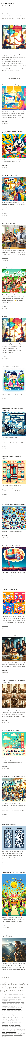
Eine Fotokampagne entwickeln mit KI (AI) (14, 776)
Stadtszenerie (8, 1032)
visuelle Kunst (16, 1035)
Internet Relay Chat (5, 1012)
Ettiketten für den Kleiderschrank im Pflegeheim (12, 457)
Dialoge (6, 999)
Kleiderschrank (18, 1014)
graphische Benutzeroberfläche (7, 1007)
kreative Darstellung (5, 1015)
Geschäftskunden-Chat (6, 1006)
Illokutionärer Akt (14, 984)
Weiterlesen (5, 121)
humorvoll (18, 1009)
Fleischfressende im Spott (9, 268)
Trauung (2, 991)
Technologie (14, 1033)
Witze (20, 1035)
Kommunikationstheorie (11, 986)
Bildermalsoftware (17, 995)
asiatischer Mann (21, 994)
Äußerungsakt (8, 983)
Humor (14, 1009)
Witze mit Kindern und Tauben (10, 636)
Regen (23, 1027)
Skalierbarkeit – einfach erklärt (10, 730)
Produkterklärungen (17, 1027)
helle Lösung (4, 1009)
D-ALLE (3, 999)
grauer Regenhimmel (16, 1007)
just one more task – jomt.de (7, 3)
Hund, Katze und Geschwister (10, 366)
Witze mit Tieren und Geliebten (11, 545)
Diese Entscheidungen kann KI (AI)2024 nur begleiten (13, 681)
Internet (20, 1010)
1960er (1, 983)
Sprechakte (5, 14)
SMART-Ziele (13, 1029)
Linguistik (2, 987)
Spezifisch (4, 1030)
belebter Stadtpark (7, 995)
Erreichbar (22, 1002)
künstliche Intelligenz (22, 986)
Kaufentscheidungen (20, 1012)
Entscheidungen (10, 18)
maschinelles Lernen (7, 1022)
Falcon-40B (4, 1003)
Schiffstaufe (12, 988)
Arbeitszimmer (15, 994)
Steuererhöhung (14, 1032)
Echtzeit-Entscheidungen (17, 983)
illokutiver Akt (22, 984)
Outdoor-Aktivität (12, 1026)
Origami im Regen (5, 1026)
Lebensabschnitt (5, 1020)
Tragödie (18, 1033)
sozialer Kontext (19, 988)
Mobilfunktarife (11, 1023)
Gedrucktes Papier (15, 1004)
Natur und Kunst (23, 1023)
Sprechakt (11, 990)
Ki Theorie (17, 18)
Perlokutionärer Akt (19, 987)
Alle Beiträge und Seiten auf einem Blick (13, 504)
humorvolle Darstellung (6, 1010)
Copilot (23, 997)
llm (5, 987)
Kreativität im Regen (18, 1015)
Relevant (8, 1029)
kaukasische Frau (5, 1014)
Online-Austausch (5, 1025)
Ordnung (12, 1025)
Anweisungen (10, 994)
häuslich (11, 1010)
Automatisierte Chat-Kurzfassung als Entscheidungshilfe (12, 409)
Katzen (14, 1012)
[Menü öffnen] (26, 3)
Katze (10, 1012)
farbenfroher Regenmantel (19, 1003)
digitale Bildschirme (12, 999)
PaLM (16, 1026)
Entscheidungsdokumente (6, 1000)
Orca (9, 1025)
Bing (22, 995)
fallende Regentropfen (10, 1003)
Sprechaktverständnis (19, 990)
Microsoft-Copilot (5, 1023)
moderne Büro (16, 1023)
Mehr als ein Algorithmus (9, 824)
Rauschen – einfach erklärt (9, 589)
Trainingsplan (23, 1033)
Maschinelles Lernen (10, 20)
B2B (3, 995)
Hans (22, 1007)
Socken (17, 1029)
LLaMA (9, 1020)
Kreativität (11, 1015)
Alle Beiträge (19, 15)
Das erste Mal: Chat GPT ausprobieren (13, 85)
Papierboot (20, 1026)
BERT (12, 995)
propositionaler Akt (4, 988)
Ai (2, 994)
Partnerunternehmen (10, 1027)
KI (9, 1014)
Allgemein (4, 18)
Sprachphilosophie (4, 990)
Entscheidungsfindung (5, 984)
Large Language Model (6, 1019)
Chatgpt (19, 997)
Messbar (20, 1022)
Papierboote (4, 1027)
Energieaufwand (18, 999)
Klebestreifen (13, 1014)
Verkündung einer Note (9, 991)
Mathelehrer (16, 1022)
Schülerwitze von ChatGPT (9, 223)
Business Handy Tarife (6, 997)
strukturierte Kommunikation (7, 1033)
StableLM (3, 1032)
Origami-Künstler (17, 1025)
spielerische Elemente (10, 1030)
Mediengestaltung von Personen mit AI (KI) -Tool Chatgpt (13, 935)
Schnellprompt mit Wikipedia (10, 175)
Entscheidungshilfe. (5, 1002)
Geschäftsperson (14, 1006)
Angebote (5, 994)
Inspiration (15, 1010)
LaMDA (21, 1017)
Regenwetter (4, 1029)
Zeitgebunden (4, 1036)
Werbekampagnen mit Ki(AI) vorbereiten (13, 872)
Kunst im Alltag (4, 1017)
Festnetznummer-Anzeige (6, 1004)
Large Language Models (17, 1019)
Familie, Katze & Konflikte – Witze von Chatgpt (12, 132)
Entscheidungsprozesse (14, 1002)
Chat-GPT (13, 997)
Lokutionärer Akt (10, 987)
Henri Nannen (9, 1009)
